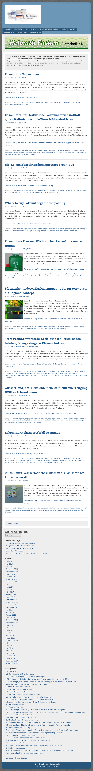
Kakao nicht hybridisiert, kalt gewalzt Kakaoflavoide (24, 753)
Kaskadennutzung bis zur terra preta (49, 328)
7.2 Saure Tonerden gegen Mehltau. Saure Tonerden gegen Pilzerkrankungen (34, 745)
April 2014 (9, 651)
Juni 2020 (9, 561)
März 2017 (10, 592)
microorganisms (50, 231)
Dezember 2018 (12, 569)
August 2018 (10, 574)
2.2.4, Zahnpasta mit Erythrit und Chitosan (21, 717)
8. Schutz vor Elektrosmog (15, 748)
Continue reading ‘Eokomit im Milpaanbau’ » (21, 97)
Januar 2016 (10, 617)
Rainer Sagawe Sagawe (17, 346)
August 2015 (10, 625)
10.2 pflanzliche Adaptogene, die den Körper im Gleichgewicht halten (31, 699)
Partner (72, 29)
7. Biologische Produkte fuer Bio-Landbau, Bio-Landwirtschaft (40, 152)
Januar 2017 (10, 597)
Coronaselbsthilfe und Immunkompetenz (20, 543)
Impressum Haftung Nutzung (15, 33)
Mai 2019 (9, 564)
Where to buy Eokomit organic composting (35, 203)
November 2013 (12, 663)
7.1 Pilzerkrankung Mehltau (15, 743)
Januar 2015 (10, 638)
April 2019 (9, 566)
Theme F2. (54, 766)
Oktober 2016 (11, 605)
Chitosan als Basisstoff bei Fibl (58, 510)
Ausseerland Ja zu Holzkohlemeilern (53, 420)
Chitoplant (46, 510)
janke (12, 77)
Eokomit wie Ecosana (79, 276)
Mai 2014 (9, 648)
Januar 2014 (10, 658)
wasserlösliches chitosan (74, 510)
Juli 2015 (9, 628)
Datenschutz (35, 33)
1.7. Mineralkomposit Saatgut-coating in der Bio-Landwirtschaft (29, 697)
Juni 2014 (9, 645)
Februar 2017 (11, 594)
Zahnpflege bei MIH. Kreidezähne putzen (20, 546)
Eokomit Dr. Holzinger (35, 462)
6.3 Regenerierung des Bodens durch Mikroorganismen (42, 460)
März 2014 (10, 653)
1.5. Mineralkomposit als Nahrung (18, 692)
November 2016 (12, 602)
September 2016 (12, 607)
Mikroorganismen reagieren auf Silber (20, 548)
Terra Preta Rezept (80, 375)
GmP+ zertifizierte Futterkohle (29, 328)
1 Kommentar (54, 192)
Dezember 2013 (12, 661)
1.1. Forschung (19, 102)
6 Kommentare (37, 422)
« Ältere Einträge (12, 523)
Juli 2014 (9, 643)
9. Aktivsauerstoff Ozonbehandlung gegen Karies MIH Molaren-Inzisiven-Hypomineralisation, (39, 750)
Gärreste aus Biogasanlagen (76, 420)
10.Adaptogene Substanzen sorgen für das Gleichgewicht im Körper (31, 702)
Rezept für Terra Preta (61, 375)
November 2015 (12, 623)
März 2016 (10, 612)
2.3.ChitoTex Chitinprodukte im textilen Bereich (23, 720)
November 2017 (12, 579)
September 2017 (12, 582)
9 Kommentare (58, 462)
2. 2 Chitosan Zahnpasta (14, 707)
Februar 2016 (11, 615)
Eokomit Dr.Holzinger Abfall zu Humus (32, 432)
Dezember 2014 (12, 640)
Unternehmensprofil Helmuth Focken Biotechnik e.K (45, 29)
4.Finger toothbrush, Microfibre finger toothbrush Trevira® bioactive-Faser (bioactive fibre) (39, 725)
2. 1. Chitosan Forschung (22, 508)
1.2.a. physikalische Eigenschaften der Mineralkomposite (26, 676)
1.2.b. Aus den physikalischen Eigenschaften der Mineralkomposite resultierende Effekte (38, 679)
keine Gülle (8, 278)
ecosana (11, 104)
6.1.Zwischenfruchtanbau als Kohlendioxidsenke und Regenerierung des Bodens (37, 418)
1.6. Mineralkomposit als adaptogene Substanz (23, 694)
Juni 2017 (9, 587)
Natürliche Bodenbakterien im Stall (18, 154)
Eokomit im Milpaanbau (22, 74)
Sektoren (18, 29)
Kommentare (32, 154)
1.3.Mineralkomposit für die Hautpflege (20, 687)
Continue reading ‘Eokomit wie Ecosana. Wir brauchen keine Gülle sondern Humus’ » (55, 269)
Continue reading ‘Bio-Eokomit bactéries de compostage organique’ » (30, 185)
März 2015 (10, 635)
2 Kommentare (73, 231)
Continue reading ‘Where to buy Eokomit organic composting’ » (28, 224)
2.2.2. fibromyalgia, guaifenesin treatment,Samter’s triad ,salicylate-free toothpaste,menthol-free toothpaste (45, 712)
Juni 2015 (9, 630)
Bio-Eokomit (24, 192)
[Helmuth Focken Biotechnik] (23, 23)
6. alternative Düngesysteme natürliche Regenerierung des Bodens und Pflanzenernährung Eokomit (52, 102)
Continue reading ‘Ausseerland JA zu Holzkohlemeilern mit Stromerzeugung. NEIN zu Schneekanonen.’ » (43, 413)
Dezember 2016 (12, 600)
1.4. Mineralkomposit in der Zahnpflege (20, 689)
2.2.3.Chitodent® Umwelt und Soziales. (20, 715)
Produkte (8, 29)
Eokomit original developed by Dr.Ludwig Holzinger (31, 231)
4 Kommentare (16, 278)
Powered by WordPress (42, 766)
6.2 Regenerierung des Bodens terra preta (45, 373)
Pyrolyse (44, 462)
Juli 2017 (9, 584)
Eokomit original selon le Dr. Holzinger (39, 192)
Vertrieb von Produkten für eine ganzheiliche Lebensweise (27, 553)
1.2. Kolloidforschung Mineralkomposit (20, 674)
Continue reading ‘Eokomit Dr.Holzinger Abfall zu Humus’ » (26, 453)
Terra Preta (71, 375)
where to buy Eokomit (62, 231)
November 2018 (12, 572)
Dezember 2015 (12, 620)
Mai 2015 (9, 633)
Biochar (66, 420)
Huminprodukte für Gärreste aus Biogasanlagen (18, 422)
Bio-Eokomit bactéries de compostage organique (39, 164)
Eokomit (16, 104)
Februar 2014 (11, 656)
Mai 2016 (9, 610)
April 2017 (9, 589)
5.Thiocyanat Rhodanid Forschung (18, 727)
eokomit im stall (72, 152)
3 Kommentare (24, 104)
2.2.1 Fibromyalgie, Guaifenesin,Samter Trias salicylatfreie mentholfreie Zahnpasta (35, 710)
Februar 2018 (11, 577)
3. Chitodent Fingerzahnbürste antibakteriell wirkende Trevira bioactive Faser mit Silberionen (40, 722)
